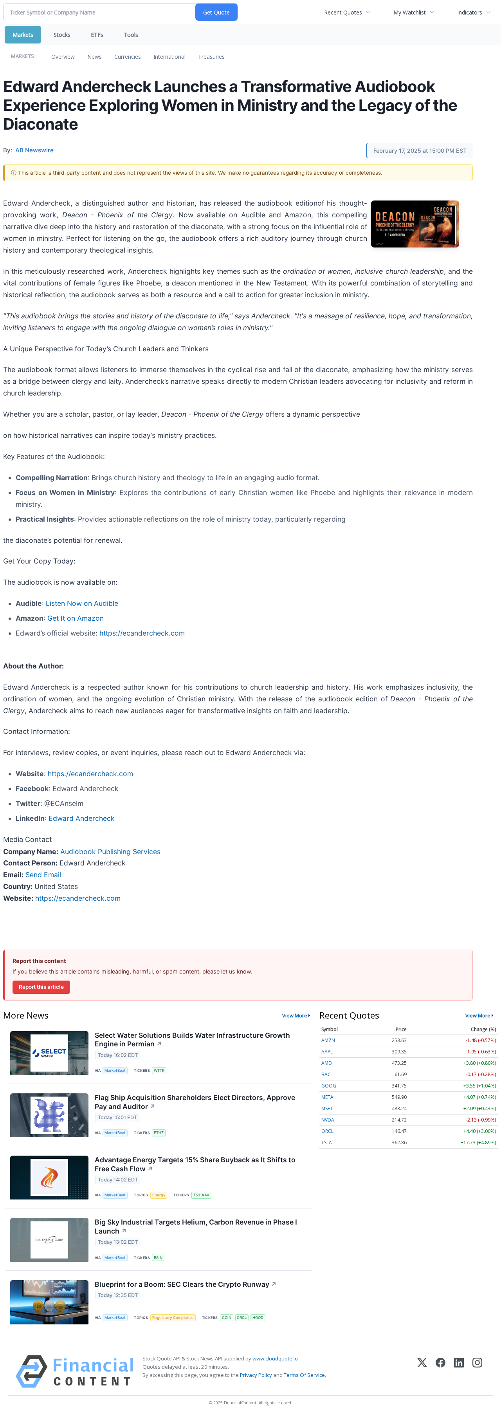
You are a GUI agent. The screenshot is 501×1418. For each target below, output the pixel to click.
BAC (326, 1074)
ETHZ (159, 1133)
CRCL (242, 1317)
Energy (158, 1195)
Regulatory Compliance (173, 1317)
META (327, 1097)
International (169, 56)
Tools (131, 34)
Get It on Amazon (75, 618)
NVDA (327, 1119)
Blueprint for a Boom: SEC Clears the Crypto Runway (186, 1284)
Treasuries (211, 56)
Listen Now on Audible (82, 603)
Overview (63, 56)
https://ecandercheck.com (142, 633)
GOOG (328, 1085)
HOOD (257, 1317)
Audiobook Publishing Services (110, 851)
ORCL (327, 1131)
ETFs (97, 34)
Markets (23, 34)
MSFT (327, 1108)
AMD (326, 1063)
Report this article (41, 987)
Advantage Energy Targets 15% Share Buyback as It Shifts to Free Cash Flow (195, 1164)
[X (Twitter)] (422, 1372)
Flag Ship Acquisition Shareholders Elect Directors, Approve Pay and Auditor (195, 1102)
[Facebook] (441, 1372)
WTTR (159, 1070)
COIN (226, 1317)
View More (294, 1015)
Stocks (62, 34)
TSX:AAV (201, 1195)
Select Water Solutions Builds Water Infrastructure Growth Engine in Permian (192, 1039)
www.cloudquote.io (275, 1358)
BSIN (158, 1257)
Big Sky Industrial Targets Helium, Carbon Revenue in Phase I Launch (196, 1226)
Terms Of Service (304, 1374)
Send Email (43, 875)
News (94, 56)
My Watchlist (409, 12)
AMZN (328, 1040)
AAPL (327, 1051)
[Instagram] (477, 1372)
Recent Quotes (343, 12)
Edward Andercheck (82, 818)
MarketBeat (115, 1070)
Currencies (127, 56)
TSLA (326, 1142)
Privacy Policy (256, 1374)
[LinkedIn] (459, 1372)
